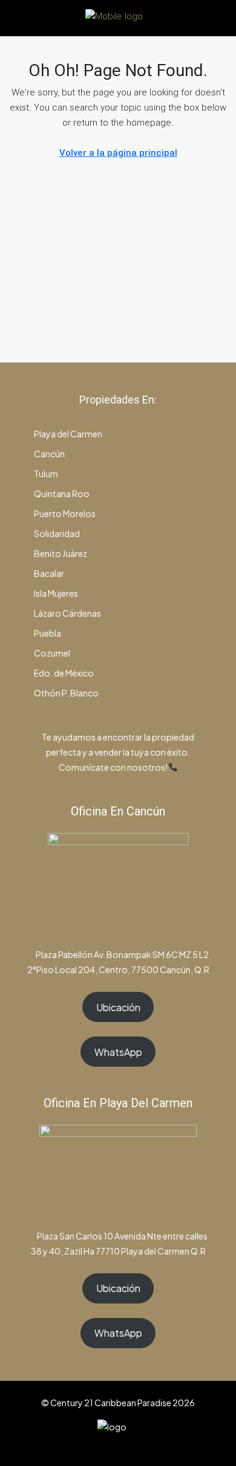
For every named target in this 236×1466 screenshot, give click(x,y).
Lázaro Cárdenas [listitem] (67, 613)
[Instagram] (107, 1443)
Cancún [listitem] (49, 453)
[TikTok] (150, 1443)
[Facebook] (86, 1443)
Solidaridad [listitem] (56, 533)
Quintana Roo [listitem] (61, 493)
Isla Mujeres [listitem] (55, 593)
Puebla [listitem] (47, 633)
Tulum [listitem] (45, 473)
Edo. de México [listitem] (63, 672)
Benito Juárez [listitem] (60, 553)
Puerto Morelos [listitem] (64, 513)
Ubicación (118, 1007)
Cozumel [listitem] (51, 653)
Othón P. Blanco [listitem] (66, 692)
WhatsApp (118, 1052)
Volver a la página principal (118, 152)
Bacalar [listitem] (48, 573)
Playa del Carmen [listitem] (67, 433)
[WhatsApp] (128, 1443)
